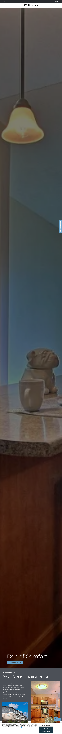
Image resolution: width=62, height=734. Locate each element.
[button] (56, 1)
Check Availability (15, 662)
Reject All (46, 728)
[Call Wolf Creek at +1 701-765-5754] (58, 1)
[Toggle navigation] (4, 1)
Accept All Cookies (46, 731)
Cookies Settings (46, 725)
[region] (31, 728)
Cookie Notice (25, 727)
